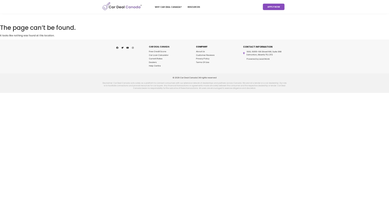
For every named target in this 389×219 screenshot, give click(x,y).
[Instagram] (133, 48)
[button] (169, 7)
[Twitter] (122, 48)
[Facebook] (117, 48)
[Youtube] (128, 48)
